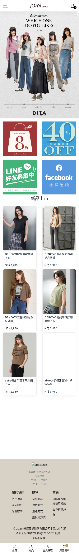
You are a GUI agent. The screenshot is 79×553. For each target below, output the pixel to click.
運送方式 (37, 511)
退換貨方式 (39, 517)
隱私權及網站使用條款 (59, 501)
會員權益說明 (59, 512)
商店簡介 (17, 505)
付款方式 (37, 505)
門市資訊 (17, 499)
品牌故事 (17, 511)
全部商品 (37, 499)
